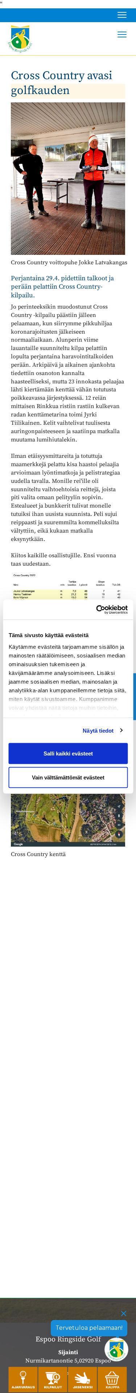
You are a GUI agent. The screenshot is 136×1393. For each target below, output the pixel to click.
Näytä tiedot (98, 730)
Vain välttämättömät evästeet (68, 777)
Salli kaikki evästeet (68, 753)
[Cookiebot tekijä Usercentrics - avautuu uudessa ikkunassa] (97, 609)
